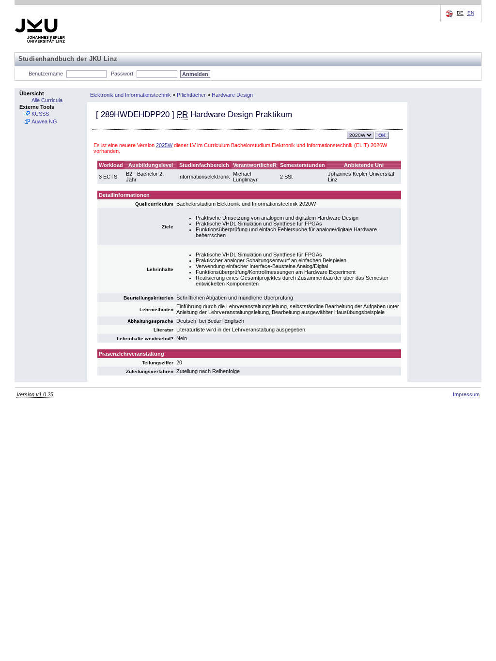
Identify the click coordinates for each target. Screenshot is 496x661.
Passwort (122, 73)
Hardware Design (232, 95)
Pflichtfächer (191, 95)
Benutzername (46, 73)
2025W (164, 145)
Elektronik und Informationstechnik (130, 95)
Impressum (466, 394)
